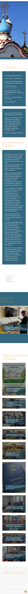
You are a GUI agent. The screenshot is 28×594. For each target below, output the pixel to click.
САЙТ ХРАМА (9, 281)
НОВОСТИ (8, 279)
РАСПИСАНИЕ (9, 277)
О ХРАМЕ (8, 275)
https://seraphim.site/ (11, 87)
